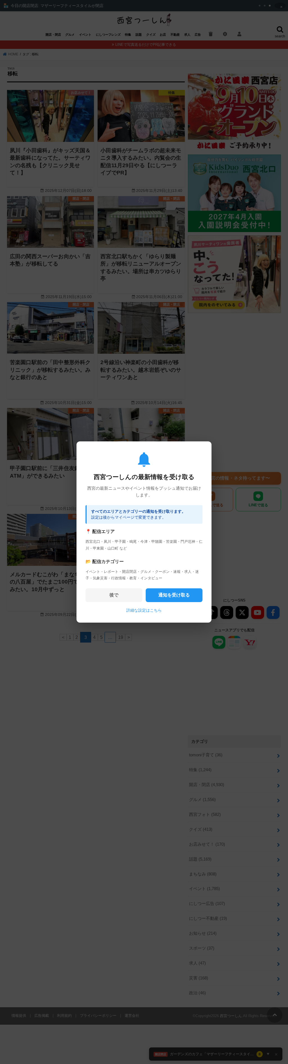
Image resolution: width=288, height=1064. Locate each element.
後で (113, 595)
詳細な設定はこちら (144, 610)
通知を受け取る (174, 595)
